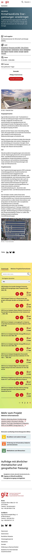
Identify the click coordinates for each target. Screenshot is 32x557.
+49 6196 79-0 (10, 518)
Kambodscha (15, 49)
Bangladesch (4, 47)
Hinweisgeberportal (7, 539)
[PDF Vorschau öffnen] (17, 294)
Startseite (4, 6)
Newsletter (4, 542)
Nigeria (6, 51)
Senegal (21, 51)
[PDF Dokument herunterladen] (21, 294)
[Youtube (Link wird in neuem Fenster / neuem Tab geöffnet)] (10, 526)
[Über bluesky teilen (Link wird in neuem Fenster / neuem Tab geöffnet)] (10, 253)
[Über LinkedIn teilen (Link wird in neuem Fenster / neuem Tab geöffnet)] (7, 253)
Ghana (3, 49)
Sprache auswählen (28, 2)
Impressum (4, 531)
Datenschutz (4, 534)
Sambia (16, 51)
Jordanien (8, 49)
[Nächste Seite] (30, 403)
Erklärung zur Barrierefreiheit (9, 547)
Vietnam (3, 53)
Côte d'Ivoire (24, 47)
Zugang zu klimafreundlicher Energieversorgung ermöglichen (14, 477)
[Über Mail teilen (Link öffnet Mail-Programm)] (14, 253)
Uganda (26, 51)
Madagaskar (27, 49)
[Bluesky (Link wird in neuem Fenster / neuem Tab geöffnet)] (6, 526)
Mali (2, 51)
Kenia (21, 49)
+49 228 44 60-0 (10, 506)
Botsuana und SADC (14, 47)
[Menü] (2, 2)
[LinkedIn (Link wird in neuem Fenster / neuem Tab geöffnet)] (2, 526)
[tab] (4, 269)
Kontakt (3, 544)
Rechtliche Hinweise (7, 536)
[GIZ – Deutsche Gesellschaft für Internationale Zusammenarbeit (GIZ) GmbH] (7, 2)
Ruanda (11, 51)
